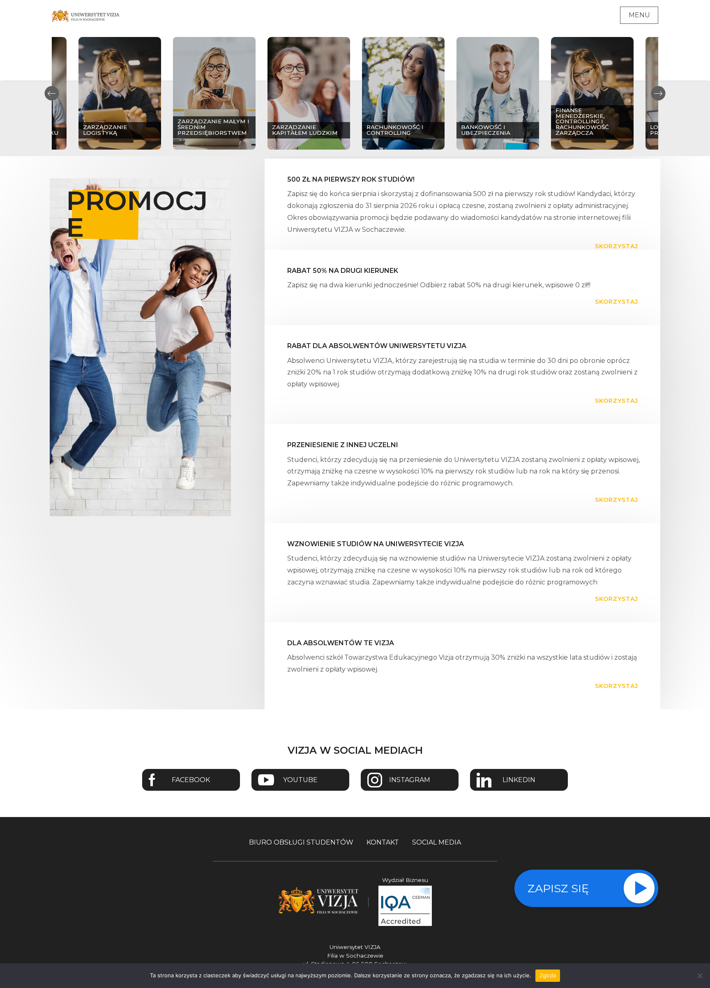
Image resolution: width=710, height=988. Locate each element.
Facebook (191, 780)
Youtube (300, 780)
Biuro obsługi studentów (301, 842)
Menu (639, 15)
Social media (436, 842)
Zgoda (547, 975)
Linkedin (519, 780)
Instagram (409, 780)
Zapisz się (558, 888)
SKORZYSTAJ (616, 246)
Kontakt (383, 842)
